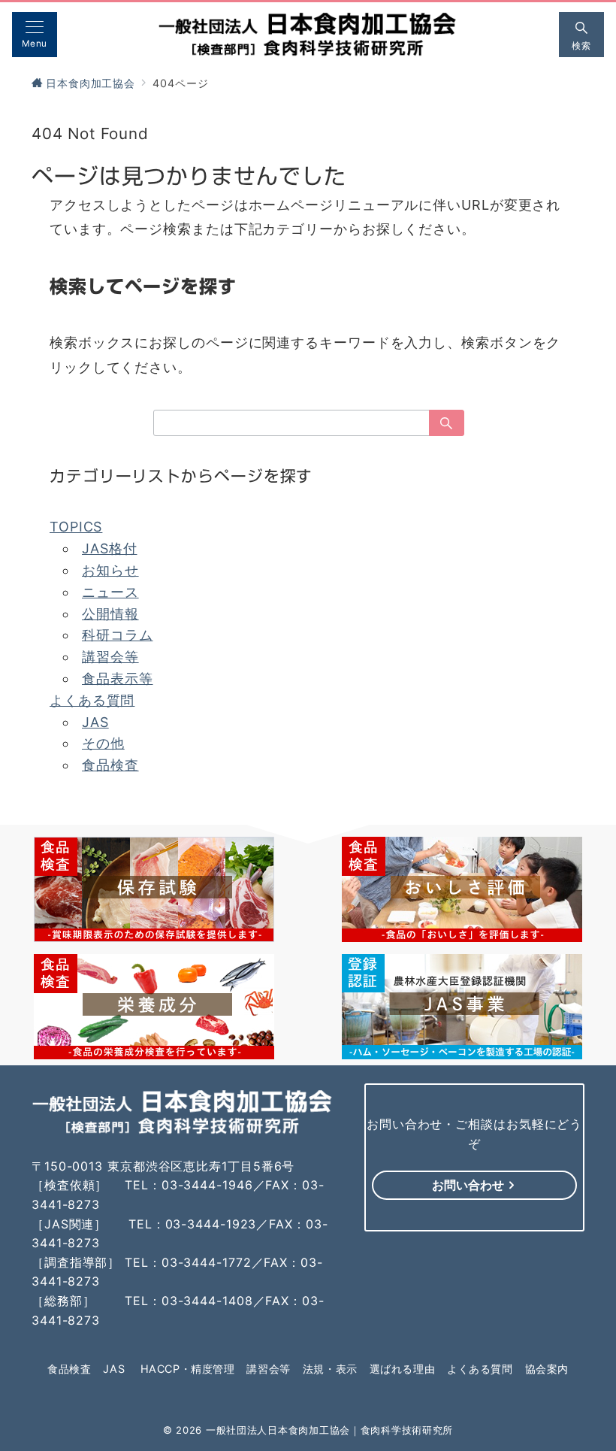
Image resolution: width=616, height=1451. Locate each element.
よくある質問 (92, 700)
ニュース (110, 592)
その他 (103, 743)
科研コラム (117, 635)
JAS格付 (109, 548)
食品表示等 (117, 678)
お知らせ (110, 570)
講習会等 (110, 657)
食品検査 (110, 765)
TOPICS (76, 527)
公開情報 (110, 614)
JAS (95, 722)
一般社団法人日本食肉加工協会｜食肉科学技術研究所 (329, 1430)
